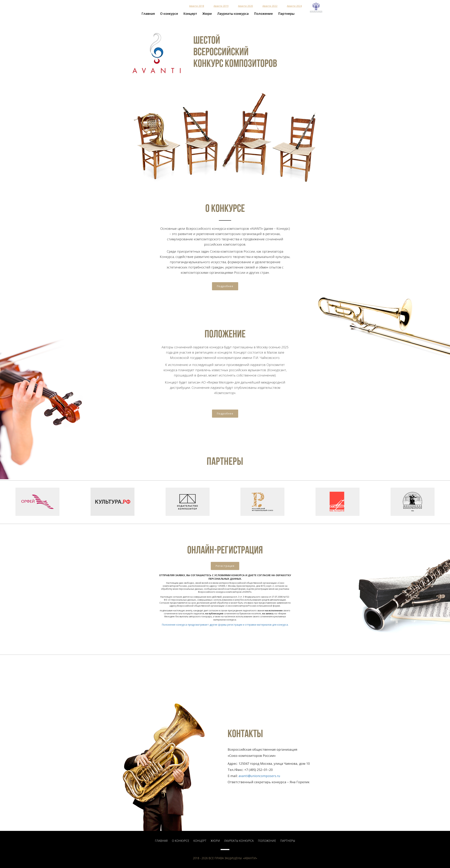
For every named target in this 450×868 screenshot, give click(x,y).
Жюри (207, 13)
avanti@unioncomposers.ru (259, 776)
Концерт (190, 13)
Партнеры (286, 13)
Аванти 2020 (245, 6)
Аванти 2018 (196, 6)
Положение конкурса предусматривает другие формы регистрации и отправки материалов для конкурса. (225, 624)
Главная (148, 13)
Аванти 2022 (269, 6)
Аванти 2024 (294, 6)
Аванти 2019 (221, 6)
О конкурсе (169, 13)
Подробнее (225, 286)
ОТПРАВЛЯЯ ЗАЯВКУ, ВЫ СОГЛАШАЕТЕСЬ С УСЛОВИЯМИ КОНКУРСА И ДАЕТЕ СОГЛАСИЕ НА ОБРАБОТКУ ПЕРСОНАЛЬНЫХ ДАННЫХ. (225, 577)
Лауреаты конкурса (233, 13)
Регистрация (225, 566)
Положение (263, 13)
